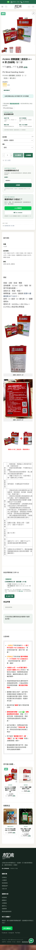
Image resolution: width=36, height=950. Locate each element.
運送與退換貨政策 (14, 103)
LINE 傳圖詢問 (18, 208)
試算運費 (18, 185)
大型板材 (4, 880)
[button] (7, 160)
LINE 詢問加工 (7, 928)
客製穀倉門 (5, 885)
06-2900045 (5, 868)
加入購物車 (18, 155)
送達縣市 (6, 177)
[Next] (33, 824)
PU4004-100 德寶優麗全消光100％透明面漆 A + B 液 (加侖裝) (10, 789)
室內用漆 (7, 225)
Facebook (4, 932)
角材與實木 (5, 883)
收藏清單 (4, 908)
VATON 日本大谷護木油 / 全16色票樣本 (10, 829)
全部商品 (4, 877)
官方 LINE (21, 591)
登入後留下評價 (9, 596)
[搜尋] (6, 6)
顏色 (4, 144)
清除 (32, 136)
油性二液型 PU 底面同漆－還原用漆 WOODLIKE (25, 830)
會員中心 (4, 905)
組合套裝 (5, 137)
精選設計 (4, 900)
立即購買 (28, 155)
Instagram (11, 932)
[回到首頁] (8, 857)
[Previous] (3, 824)
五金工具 (4, 888)
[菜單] (2, 7)
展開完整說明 (7, 90)
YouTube (17, 932)
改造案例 (4, 897)
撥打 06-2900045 (18, 212)
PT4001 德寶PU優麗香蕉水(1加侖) (25, 787)
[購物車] (33, 6)
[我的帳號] (29, 6)
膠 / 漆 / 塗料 (11, 225)
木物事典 (4, 903)
